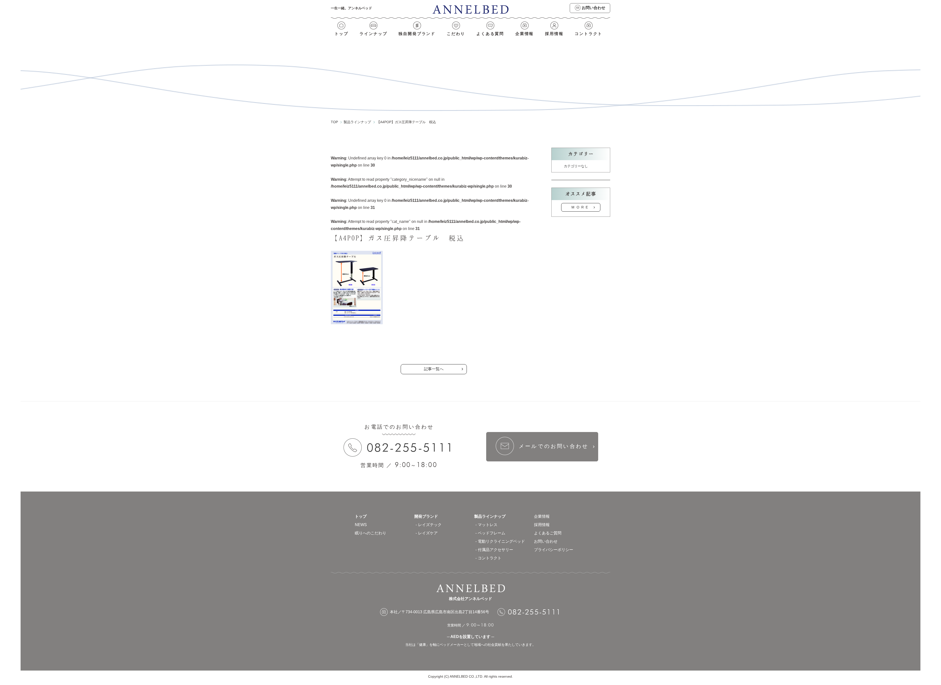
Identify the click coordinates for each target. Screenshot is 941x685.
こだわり (456, 34)
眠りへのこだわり (370, 533)
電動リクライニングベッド (501, 541)
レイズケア (428, 533)
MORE (580, 207)
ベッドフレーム (491, 533)
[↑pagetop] (900, 491)
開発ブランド (426, 516)
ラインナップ (373, 34)
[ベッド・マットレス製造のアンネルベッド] (470, 9)
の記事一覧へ (434, 348)
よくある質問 (490, 34)
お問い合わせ (545, 541)
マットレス (487, 525)
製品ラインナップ (490, 516)
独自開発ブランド (416, 34)
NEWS (361, 525)
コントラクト (588, 34)
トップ (341, 34)
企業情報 (524, 34)
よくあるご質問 (547, 533)
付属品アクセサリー (495, 550)
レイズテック (430, 525)
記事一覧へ (434, 369)
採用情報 (554, 34)
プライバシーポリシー (553, 550)
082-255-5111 (410, 447)
